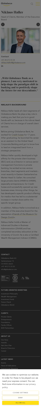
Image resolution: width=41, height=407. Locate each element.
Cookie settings (20, 393)
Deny (20, 398)
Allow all (20, 403)
